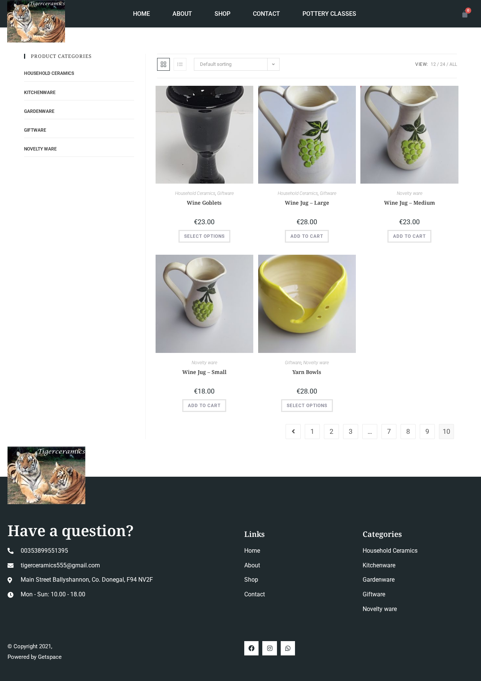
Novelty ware (409, 193)
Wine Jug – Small (204, 371)
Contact (266, 13)
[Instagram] (269, 648)
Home (141, 13)
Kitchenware (40, 92)
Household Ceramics (195, 193)
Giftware (225, 193)
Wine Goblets (204, 202)
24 (442, 64)
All (453, 64)
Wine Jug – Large (307, 202)
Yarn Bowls (306, 371)
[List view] (180, 64)
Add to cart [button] (306, 236)
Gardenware (39, 111)
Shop (222, 13)
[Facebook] (251, 648)
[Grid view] (163, 64)
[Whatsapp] (288, 648)
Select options (204, 236)
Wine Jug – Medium (409, 202)
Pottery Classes (329, 13)
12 (433, 64)
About (182, 13)
